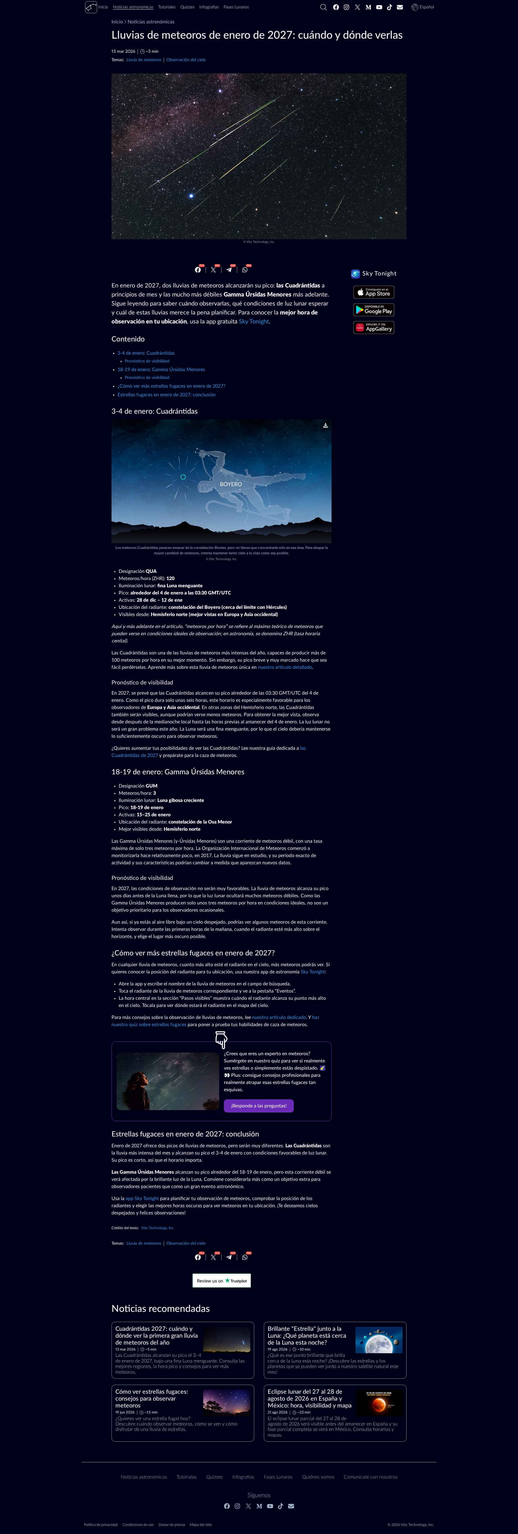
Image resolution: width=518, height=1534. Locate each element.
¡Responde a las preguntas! (259, 1106)
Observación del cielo (186, 60)
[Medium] (368, 7)
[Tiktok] (389, 7)
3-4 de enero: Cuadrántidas (146, 353)
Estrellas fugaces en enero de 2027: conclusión (167, 394)
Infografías (243, 1477)
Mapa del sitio (201, 1525)
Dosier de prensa (172, 1525)
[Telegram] (229, 270)
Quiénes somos (318, 1477)
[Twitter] (358, 7)
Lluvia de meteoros (144, 60)
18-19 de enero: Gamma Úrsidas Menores (161, 369)
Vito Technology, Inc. (260, 241)
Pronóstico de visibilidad (147, 361)
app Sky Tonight (142, 1198)
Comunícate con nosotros (370, 1477)
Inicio (117, 21)
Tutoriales (187, 1477)
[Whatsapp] (245, 270)
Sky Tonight (254, 322)
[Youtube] (379, 7)
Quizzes (214, 1477)
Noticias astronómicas (151, 21)
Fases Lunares (278, 1477)
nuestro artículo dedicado (279, 1017)
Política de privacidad (101, 1525)
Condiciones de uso (138, 1525)
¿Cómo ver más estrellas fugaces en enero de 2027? (171, 386)
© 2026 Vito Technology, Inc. (411, 1525)
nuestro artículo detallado (285, 667)
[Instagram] (347, 7)
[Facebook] (336, 7)
